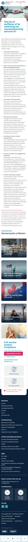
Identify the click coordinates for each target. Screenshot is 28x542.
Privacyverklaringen (6, 521)
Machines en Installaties (8, 422)
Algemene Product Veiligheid (9, 432)
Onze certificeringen (7, 516)
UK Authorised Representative (9, 442)
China (3, 413)
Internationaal (5, 415)
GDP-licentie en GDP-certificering (10, 471)
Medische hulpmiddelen (8, 427)
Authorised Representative (18, 71)
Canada (3, 410)
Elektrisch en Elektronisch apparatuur (12, 425)
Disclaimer (18, 516)
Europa (3, 403)
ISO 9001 (3, 458)
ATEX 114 (3, 430)
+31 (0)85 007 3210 (9, 357)
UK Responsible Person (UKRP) (10, 446)
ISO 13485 (4, 456)
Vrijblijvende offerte (13, 353)
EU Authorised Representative (9, 439)
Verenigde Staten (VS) (7, 408)
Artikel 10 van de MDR (7, 461)
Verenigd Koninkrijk (6, 406)
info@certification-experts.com (11, 360)
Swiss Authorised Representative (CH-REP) (13, 449)
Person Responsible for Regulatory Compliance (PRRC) (11, 468)
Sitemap (3, 523)
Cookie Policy (18, 521)
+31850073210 (5, 483)
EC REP (3, 444)
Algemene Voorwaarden (8, 518)
